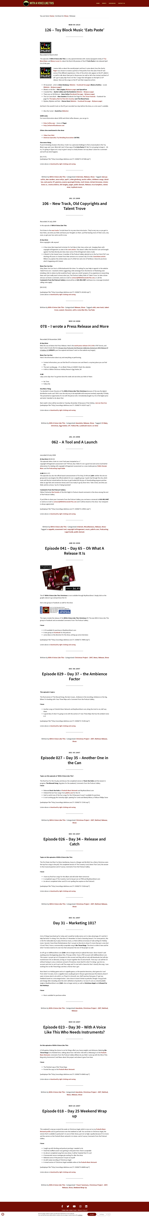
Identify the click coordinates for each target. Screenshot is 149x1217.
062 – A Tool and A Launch (74, 442)
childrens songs (98, 179)
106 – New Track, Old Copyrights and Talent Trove (74, 206)
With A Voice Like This (38, 3)
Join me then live (101, 403)
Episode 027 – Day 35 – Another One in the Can (74, 760)
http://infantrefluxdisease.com (53, 125)
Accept (92, 1214)
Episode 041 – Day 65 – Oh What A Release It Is (74, 551)
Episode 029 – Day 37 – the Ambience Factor (74, 676)
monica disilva (53, 184)
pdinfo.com (95, 529)
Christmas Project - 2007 (84, 657)
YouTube (91, 310)
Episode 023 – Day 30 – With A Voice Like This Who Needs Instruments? (74, 1029)
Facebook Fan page (83, 85)
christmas (54, 426)
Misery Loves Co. (56, 61)
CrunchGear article (99, 256)
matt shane (85, 182)
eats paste (48, 182)
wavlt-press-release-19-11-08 (84, 346)
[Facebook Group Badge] (55, 613)
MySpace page (56, 87)
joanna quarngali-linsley (71, 182)
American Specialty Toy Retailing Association (58, 138)
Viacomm (68, 310)
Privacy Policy (82, 1210)
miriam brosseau (96, 182)
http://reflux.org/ (49, 123)
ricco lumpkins (97, 184)
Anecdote (79, 423)
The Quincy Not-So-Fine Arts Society (61, 99)
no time (95, 426)
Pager (55, 71)
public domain (79, 184)
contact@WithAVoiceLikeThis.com (83, 278)
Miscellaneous (89, 527)
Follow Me (75, 426)
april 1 (67, 179)
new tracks (55, 230)
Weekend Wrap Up (80, 1187)
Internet (80, 527)
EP (54, 182)
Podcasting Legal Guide (57, 468)
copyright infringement (76, 529)
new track (100, 307)
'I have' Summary (82, 1185)
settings (80, 1215)
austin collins (86, 179)
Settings (102, 1214)
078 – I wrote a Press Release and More (74, 326)
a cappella (50, 529)
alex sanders (50, 179)
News (95, 657)
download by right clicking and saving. (63, 164)
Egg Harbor (63, 426)
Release (87, 177)
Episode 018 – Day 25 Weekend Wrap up (74, 1113)
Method (98, 739)
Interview (79, 177)
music (87, 529)
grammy (58, 182)
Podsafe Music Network (70, 790)
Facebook (57, 632)
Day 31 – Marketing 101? (74, 922)
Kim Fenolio (55, 492)
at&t (94, 307)
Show (92, 177)
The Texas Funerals (88, 96)
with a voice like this (80, 310)
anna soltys (60, 179)
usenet (61, 310)
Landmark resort (85, 426)
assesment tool (60, 529)
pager (71, 184)
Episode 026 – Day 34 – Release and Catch (74, 841)
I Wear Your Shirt (48, 135)
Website (72, 85)
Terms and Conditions (69, 1210)
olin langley (64, 184)
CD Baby (104, 423)
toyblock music (76, 187)
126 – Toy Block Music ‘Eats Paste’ (74, 29)
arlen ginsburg (75, 179)
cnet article (72, 249)
